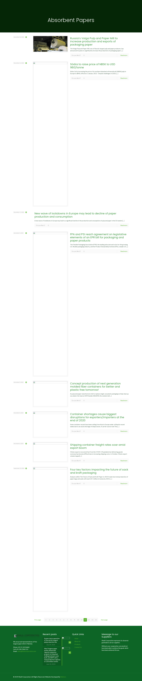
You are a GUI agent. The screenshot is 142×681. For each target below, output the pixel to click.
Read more (123, 55)
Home (76, 638)
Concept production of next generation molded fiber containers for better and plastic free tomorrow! (95, 387)
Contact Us (78, 647)
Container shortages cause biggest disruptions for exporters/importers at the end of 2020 (97, 417)
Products (77, 644)
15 (96, 620)
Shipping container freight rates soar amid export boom (97, 446)
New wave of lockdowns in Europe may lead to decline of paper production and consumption (75, 215)
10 (78, 620)
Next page (104, 620)
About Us (77, 641)
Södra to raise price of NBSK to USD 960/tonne (92, 65)
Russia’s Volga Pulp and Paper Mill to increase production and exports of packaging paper (94, 41)
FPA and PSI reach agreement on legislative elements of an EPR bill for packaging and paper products (98, 237)
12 (85, 620)
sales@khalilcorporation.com (26, 651)
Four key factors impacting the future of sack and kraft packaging (99, 471)
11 (81, 620)
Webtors (63, 677)
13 (89, 620)
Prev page (37, 620)
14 (92, 620)
